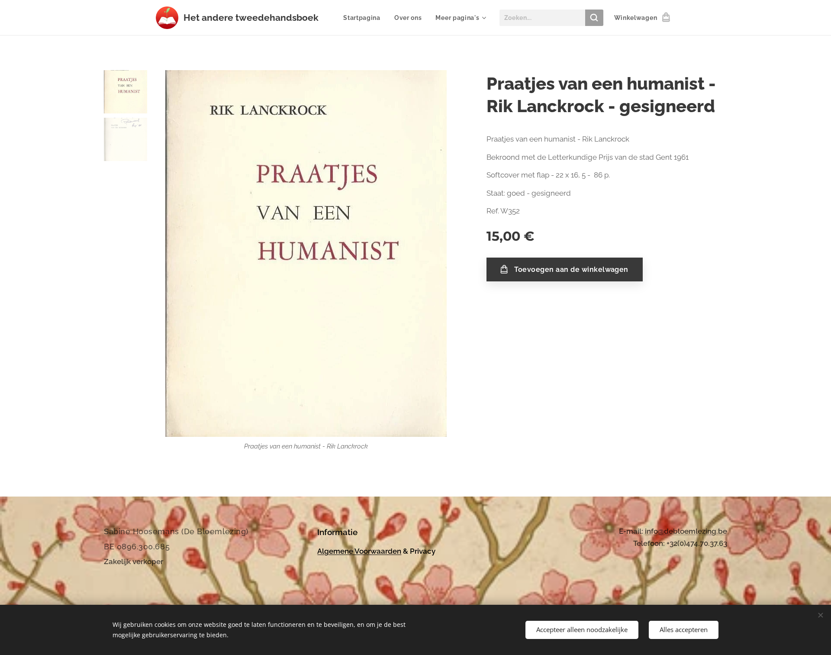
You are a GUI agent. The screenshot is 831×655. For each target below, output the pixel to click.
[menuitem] (364, 18)
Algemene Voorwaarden (359, 551)
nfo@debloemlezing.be (687, 531)
